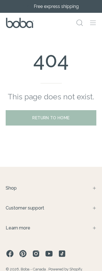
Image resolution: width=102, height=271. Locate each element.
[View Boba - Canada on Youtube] (49, 253)
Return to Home (50, 117)
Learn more (18, 228)
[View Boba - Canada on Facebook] (10, 253)
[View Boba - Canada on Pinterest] (23, 253)
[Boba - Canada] (20, 23)
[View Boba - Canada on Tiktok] (62, 253)
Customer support (25, 208)
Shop (11, 188)
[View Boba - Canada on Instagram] (36, 253)
